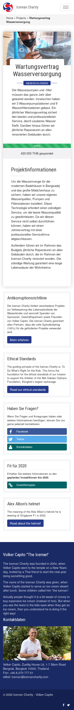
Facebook (22, 431)
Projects (21, 18)
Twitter (20, 439)
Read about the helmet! (25, 523)
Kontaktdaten (24, 447)
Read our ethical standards (28, 389)
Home (9, 18)
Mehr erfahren (19, 340)
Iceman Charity (27, 7)
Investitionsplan (25, 485)
